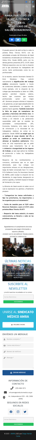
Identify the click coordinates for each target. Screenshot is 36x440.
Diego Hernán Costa (24, 435)
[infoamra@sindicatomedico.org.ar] (6, 392)
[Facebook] (26, 1)
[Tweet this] (18, 40)
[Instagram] (29, 1)
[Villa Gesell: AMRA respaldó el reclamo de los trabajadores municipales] (18, 272)
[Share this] (12, 40)
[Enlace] (5, 6)
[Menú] (33, 6)
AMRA (13, 433)
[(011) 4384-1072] (12, 388)
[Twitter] (32, 1)
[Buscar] (27, 6)
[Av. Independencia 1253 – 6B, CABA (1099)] (5, 397)
